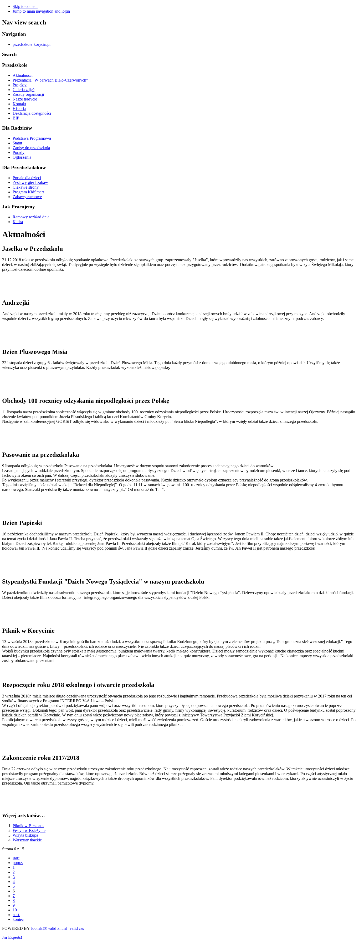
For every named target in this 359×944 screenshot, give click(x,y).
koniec (18, 919)
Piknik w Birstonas (28, 826)
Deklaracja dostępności (32, 113)
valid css (77, 928)
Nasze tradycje (25, 99)
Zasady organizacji (28, 94)
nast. (16, 914)
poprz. (18, 862)
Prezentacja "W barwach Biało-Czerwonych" (50, 80)
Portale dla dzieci (27, 177)
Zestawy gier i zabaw (30, 182)
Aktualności (23, 75)
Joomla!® (39, 928)
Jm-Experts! (12, 937)
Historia (19, 108)
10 (15, 910)
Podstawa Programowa (32, 138)
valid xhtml (57, 928)
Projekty (20, 85)
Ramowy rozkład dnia (31, 217)
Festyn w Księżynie (29, 830)
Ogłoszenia (22, 157)
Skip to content (25, 6)
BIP (16, 118)
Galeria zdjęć (23, 89)
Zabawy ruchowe (27, 196)
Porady (18, 152)
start (16, 858)
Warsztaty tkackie (27, 840)
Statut (17, 143)
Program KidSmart (28, 192)
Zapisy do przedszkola (31, 147)
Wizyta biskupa (25, 835)
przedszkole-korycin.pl (31, 44)
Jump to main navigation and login (41, 11)
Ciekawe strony (26, 187)
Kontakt (19, 104)
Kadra (18, 221)
